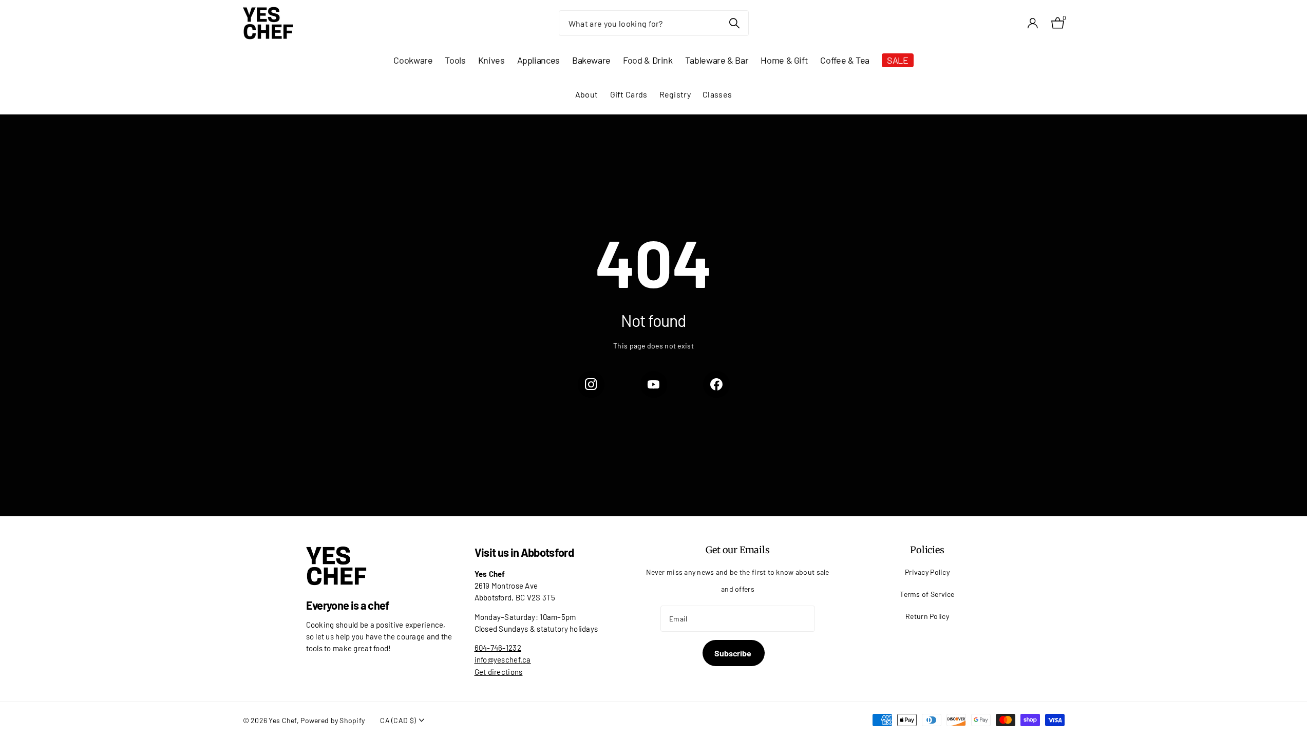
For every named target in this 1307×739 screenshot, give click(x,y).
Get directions (499, 671)
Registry (675, 94)
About (586, 94)
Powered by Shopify (332, 720)
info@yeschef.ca (503, 659)
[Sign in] (1033, 23)
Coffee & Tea (844, 60)
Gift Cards (629, 94)
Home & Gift (784, 60)
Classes (717, 94)
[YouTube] (653, 384)
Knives (491, 60)
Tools (455, 60)
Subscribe (733, 653)
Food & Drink (648, 60)
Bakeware (591, 60)
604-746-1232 (498, 647)
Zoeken (735, 23)
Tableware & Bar (717, 60)
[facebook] (716, 384)
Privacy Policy (927, 572)
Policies (927, 550)
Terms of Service (927, 594)
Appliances (538, 60)
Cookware (412, 60)
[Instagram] (591, 384)
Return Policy (927, 616)
